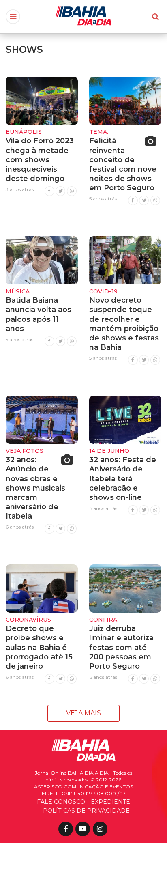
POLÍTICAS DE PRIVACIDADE (86, 810)
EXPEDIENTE (110, 801)
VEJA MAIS (83, 713)
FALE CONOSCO (61, 801)
